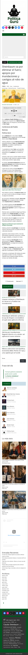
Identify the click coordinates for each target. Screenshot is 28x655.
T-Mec (19, 647)
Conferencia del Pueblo (7, 313)
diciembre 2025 (5, 589)
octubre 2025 (5, 592)
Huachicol (15, 634)
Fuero (11, 86)
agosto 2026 (5, 575)
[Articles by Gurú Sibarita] (4, 415)
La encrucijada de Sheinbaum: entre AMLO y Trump (13, 460)
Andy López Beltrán (7, 622)
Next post (18, 281)
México (7, 346)
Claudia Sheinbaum (11, 624)
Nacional (4, 297)
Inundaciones (16, 86)
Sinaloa (15, 647)
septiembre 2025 (6, 594)
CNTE (20, 624)
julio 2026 (4, 577)
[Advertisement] (14, 46)
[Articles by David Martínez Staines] (4, 396)
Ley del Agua (4, 88)
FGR (4, 632)
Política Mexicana (6, 643)
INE (4, 635)
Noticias (8, 297)
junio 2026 (4, 579)
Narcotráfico (17, 640)
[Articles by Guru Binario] (4, 408)
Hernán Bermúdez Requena (8, 634)
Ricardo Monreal (20, 643)
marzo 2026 (4, 584)
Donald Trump (14, 629)
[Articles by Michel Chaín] (4, 427)
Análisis (3, 346)
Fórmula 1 (8, 632)
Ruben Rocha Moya (6, 645)
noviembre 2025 (5, 590)
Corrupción (19, 627)
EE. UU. (19, 629)
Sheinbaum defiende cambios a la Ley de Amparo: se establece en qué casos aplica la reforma (13, 318)
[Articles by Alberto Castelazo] (4, 390)
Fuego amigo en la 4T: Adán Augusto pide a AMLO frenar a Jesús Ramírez (12, 189)
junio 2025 (4, 599)
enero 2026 (4, 587)
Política (14, 346)
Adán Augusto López (11, 620)
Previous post (10, 281)
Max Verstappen (6, 638)
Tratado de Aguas (21, 88)
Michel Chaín (10, 425)
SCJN (11, 645)
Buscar (3, 358)
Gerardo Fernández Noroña (16, 632)
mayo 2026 (4, 580)
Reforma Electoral (12, 88)
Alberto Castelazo (12, 388)
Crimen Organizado (6, 629)
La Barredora (7, 635)
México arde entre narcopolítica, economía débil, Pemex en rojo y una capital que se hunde (13, 351)
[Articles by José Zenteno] (4, 421)
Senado (12, 647)
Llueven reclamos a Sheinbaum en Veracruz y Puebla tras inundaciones (13, 301)
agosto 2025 (5, 595)
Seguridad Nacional (6, 647)
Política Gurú (9, 104)
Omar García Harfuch (8, 642)
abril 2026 (4, 582)
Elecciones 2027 (6, 630)
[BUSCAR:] (14, 57)
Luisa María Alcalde (18, 635)
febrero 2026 (5, 585)
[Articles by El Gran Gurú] (4, 402)
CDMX (8, 86)
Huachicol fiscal (21, 634)
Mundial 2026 (6, 640)
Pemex (14, 642)
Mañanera (14, 313)
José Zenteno (10, 419)
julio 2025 (4, 597)
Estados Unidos (19, 630)
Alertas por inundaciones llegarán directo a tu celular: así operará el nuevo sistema (13, 334)
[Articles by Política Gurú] (4, 433)
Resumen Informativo (21, 346)
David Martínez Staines (13, 394)
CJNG (15, 622)
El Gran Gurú (10, 400)
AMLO (18, 620)
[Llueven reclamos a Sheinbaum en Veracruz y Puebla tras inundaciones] (14, 295)
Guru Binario (10, 406)
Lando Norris (12, 635)
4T (4, 619)
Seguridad (15, 645)
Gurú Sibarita (10, 412)
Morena (17, 638)
